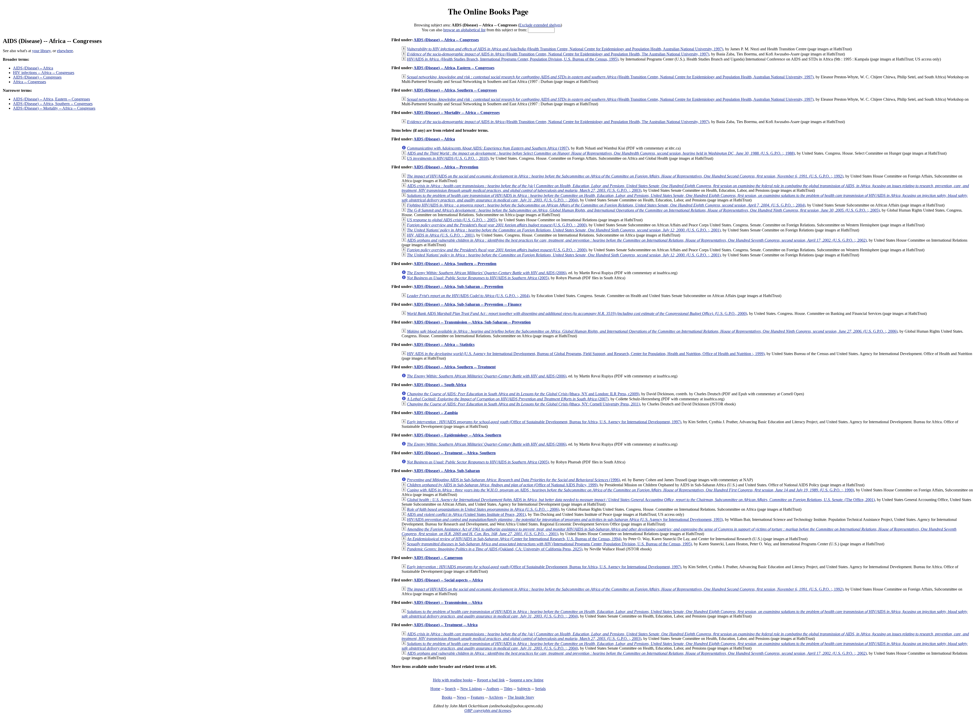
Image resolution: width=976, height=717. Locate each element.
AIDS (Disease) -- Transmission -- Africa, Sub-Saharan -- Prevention (472, 322)
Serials (540, 688)
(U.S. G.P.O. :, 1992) (625, 176)
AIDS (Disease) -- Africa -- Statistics (444, 344)
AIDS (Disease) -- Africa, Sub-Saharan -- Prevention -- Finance (468, 304)
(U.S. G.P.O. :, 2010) (448, 158)
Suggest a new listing (526, 680)
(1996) (513, 480)
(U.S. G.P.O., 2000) (577, 313)
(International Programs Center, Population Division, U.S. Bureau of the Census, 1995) (549, 544)
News (461, 697)
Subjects (523, 688)
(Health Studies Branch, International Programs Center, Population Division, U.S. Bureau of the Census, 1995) (512, 59)
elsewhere (65, 51)
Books (447, 697)
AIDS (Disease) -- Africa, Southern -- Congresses (53, 103)
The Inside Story (521, 697)
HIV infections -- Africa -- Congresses (43, 72)
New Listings (471, 688)
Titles (508, 688)
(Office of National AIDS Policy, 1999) (502, 485)
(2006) (486, 273)
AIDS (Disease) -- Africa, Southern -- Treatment (455, 367)
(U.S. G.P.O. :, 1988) (601, 153)
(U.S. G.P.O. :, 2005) (643, 210)
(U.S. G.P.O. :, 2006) (652, 331)
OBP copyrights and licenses (487, 710)
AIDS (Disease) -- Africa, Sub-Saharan (447, 471)
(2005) (478, 278)
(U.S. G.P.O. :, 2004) (606, 205)
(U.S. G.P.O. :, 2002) (637, 240)
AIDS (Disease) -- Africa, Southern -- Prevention (455, 263)
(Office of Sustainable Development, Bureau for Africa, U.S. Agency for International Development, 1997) (544, 422)
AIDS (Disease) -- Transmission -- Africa (448, 602)
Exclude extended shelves (540, 25)
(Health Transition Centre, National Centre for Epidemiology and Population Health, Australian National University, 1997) (565, 49)
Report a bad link (491, 680)
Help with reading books (452, 680)
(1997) (488, 148)
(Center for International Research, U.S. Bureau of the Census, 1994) (514, 539)
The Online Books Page (488, 11)
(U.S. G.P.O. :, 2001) (564, 230)
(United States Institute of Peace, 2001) (466, 514)
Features (477, 697)
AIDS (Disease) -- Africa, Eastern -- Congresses (51, 99)
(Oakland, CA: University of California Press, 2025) (494, 549)
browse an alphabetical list (464, 30)
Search (450, 688)
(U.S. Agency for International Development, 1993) (565, 519)
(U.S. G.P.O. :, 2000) (497, 225)
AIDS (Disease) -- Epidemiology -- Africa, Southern (457, 435)
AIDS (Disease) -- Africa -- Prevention (446, 167)
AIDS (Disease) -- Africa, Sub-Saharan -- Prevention (458, 286)
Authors (492, 688)
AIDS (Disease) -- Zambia (436, 413)
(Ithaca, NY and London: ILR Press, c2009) (523, 394)
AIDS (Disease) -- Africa (33, 68)
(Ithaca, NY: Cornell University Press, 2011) (523, 404)
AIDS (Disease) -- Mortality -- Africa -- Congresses (54, 108)
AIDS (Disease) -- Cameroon (438, 557)
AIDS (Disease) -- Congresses (37, 77)
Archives (496, 697)
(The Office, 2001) (641, 499)
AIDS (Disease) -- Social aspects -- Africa (448, 580)
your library (41, 51)
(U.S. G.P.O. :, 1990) (630, 490)
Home (435, 688)
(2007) (507, 399)
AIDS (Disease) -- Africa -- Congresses (446, 40)
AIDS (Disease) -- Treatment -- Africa (446, 625)
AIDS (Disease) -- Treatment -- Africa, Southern (455, 453)
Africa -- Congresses (29, 82)
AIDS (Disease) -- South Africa (440, 385)
